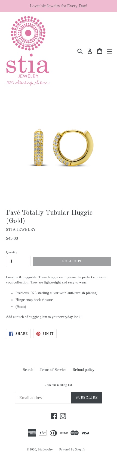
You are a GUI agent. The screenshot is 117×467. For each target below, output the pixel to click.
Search (28, 370)
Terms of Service (53, 370)
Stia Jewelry (45, 449)
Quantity (11, 252)
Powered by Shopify (72, 449)
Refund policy (83, 370)
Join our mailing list (58, 385)
